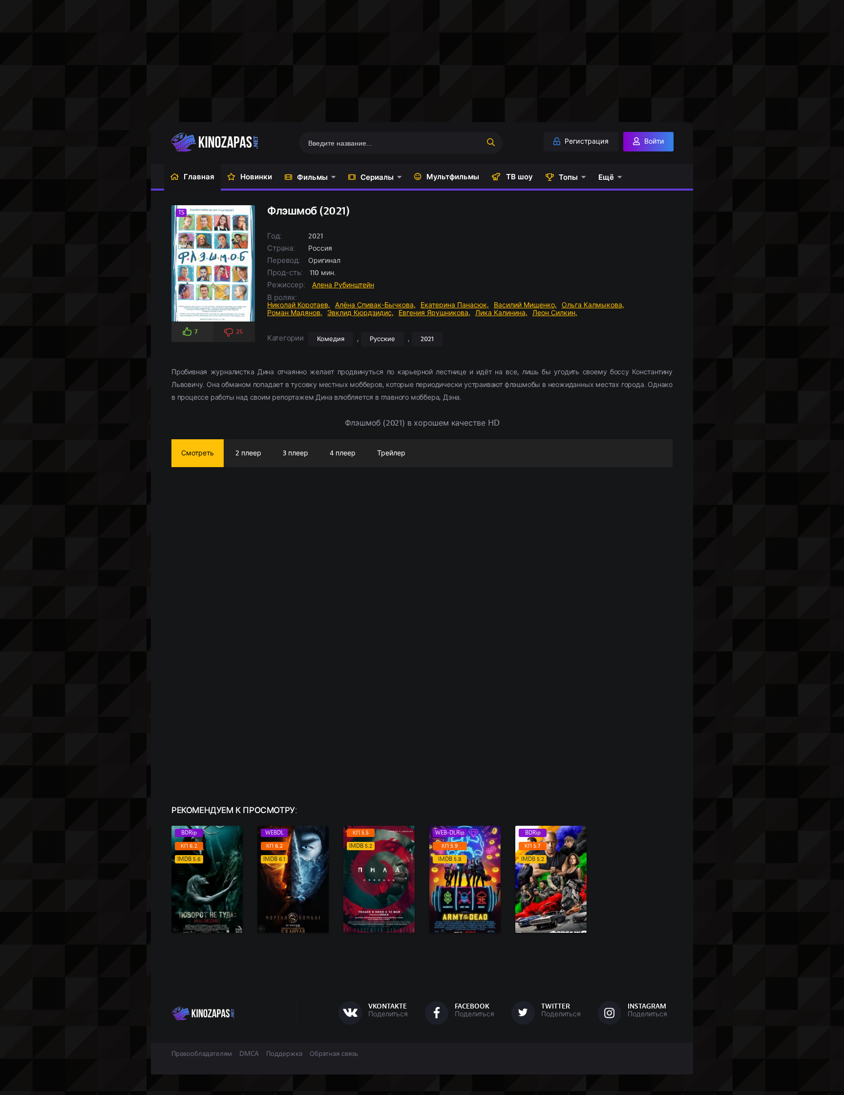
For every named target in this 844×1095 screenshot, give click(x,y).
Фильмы (312, 177)
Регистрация (586, 141)
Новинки (256, 177)
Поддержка (284, 1054)
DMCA (249, 1054)
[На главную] (229, 142)
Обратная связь (334, 1054)
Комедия (330, 339)
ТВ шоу (519, 177)
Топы (568, 177)
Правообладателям (201, 1054)
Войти (653, 141)
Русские (382, 339)
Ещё (606, 177)
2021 (427, 339)
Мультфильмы (452, 177)
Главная (199, 177)
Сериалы (377, 177)
